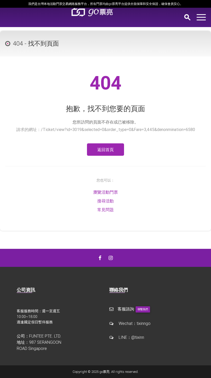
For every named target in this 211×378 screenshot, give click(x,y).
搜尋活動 (105, 200)
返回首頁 (105, 149)
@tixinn (137, 337)
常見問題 (105, 209)
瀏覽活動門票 (105, 192)
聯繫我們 (143, 309)
